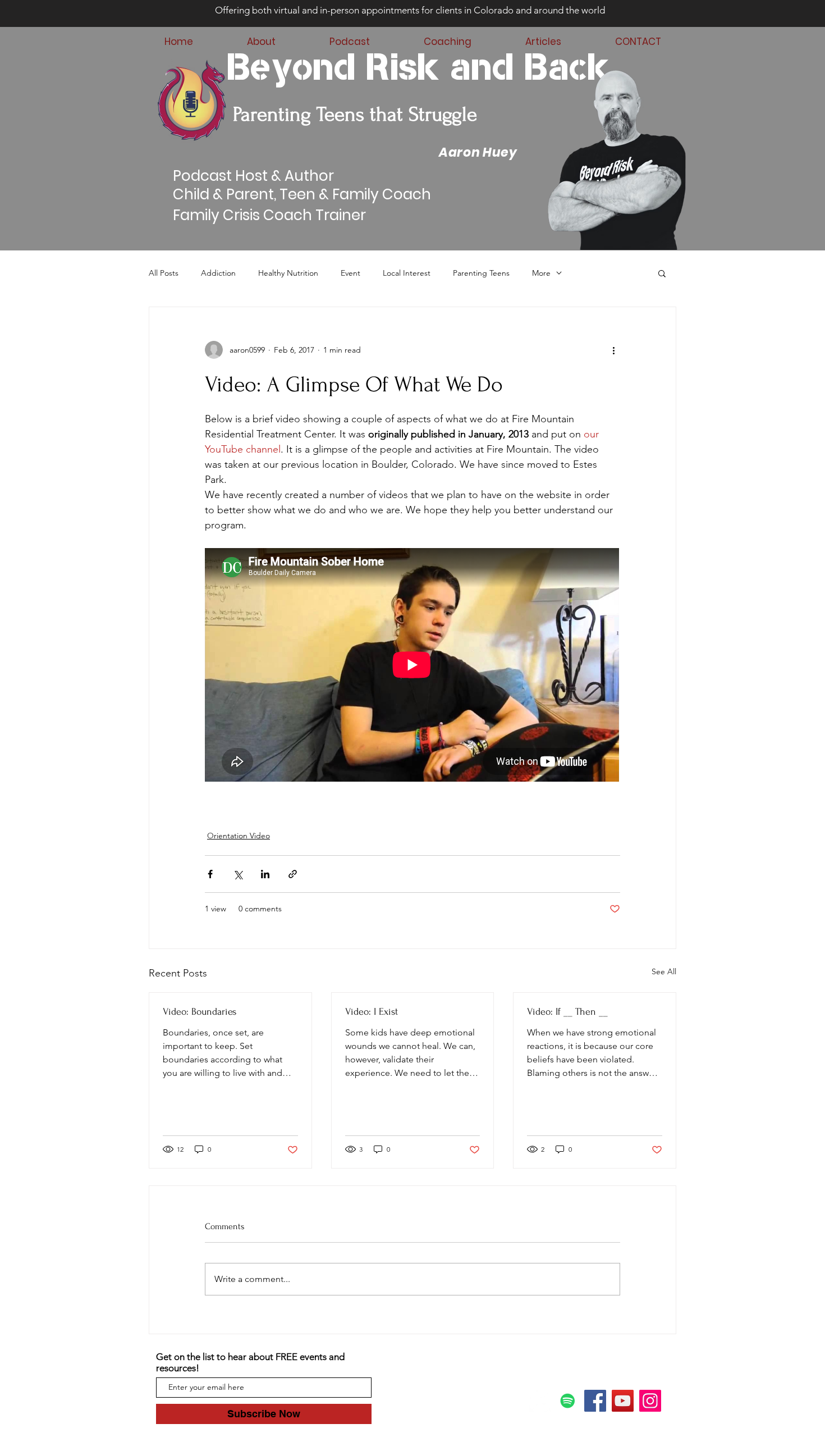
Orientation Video (238, 836)
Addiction (218, 273)
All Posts (163, 273)
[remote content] (412, 666)
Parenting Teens (481, 273)
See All (664, 971)
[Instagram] (650, 1401)
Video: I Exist (371, 1011)
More (541, 273)
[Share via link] (292, 874)
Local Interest (406, 273)
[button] (662, 272)
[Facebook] (595, 1401)
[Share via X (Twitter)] (237, 874)
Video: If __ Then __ (567, 1011)
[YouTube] (623, 1401)
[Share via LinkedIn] (265, 874)
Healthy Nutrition (288, 273)
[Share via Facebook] (210, 874)
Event (350, 273)
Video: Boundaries (199, 1011)
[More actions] (613, 350)
